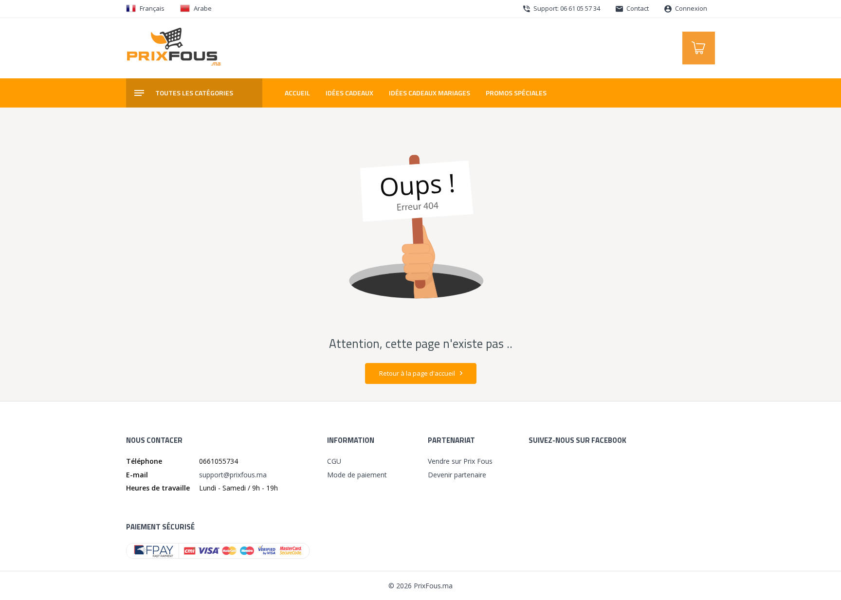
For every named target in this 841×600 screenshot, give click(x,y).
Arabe (203, 8)
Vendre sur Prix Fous (460, 461)
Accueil (297, 93)
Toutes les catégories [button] (194, 93)
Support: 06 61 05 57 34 (566, 8)
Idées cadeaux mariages (429, 93)
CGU (334, 461)
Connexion (690, 8)
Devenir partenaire (457, 474)
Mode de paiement (357, 474)
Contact (637, 8)
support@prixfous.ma (233, 474)
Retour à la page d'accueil (418, 373)
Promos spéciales (516, 93)
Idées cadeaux (349, 93)
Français (152, 8)
